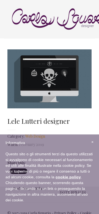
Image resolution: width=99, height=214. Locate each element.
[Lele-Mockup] (49, 78)
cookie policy (68, 177)
